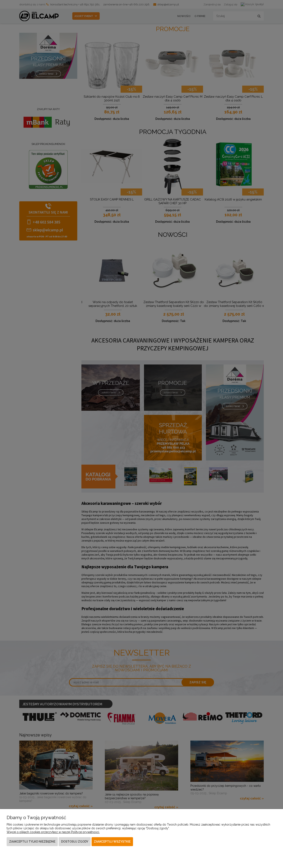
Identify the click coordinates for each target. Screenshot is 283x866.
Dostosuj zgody (74, 841)
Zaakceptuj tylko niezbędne (32, 841)
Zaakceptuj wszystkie (112, 841)
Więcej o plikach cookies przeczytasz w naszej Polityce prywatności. (53, 832)
